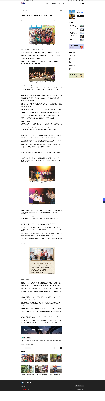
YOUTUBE (73, 55)
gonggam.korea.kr (30, 344)
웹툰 (59, 3)
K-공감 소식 (69, 0)
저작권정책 (28, 389)
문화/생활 (54, 3)
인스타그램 (73, 65)
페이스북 (72, 62)
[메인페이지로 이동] (23, 3)
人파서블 (27, 10)
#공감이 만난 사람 (28, 347)
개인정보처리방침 (23, 389)
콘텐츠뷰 (72, 68)
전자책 (64, 3)
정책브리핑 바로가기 (78, 385)
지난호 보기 (72, 0)
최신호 (42, 3)
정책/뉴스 (48, 3)
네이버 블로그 (73, 58)
